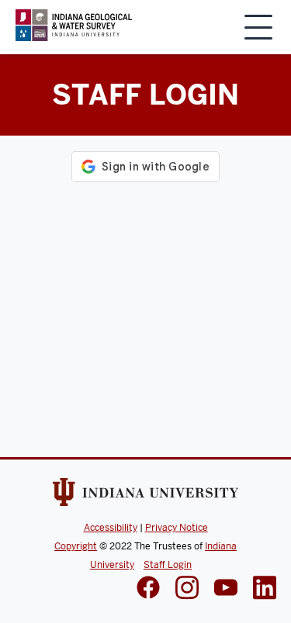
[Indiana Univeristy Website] (146, 495)
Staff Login (168, 565)
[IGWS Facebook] (148, 589)
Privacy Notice (176, 527)
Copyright (75, 546)
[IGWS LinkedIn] (225, 589)
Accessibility (110, 527)
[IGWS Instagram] (187, 589)
